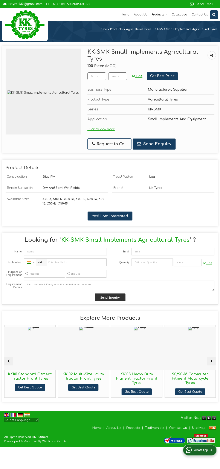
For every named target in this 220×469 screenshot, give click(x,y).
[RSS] (212, 427)
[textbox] (117, 76)
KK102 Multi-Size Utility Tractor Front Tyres (72, 376)
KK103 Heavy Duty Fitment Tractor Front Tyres (125, 378)
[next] (211, 361)
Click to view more (101, 129)
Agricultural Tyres (138, 29)
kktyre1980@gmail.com (25, 4)
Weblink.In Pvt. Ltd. (55, 441)
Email (126, 251)
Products (158, 14)
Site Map (199, 427)
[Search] (214, 14)
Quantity (124, 262)
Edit (138, 76)
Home (125, 14)
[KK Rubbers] (24, 24)
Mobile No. (15, 262)
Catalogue (179, 14)
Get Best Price (162, 76)
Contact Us (200, 14)
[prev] (8, 361)
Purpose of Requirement (14, 273)
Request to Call (111, 144)
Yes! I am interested (110, 216)
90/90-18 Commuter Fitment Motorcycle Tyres (179, 378)
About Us (140, 14)
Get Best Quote (19, 387)
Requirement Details (14, 286)
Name (18, 251)
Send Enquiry (156, 144)
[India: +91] (30, 262)
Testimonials (154, 427)
